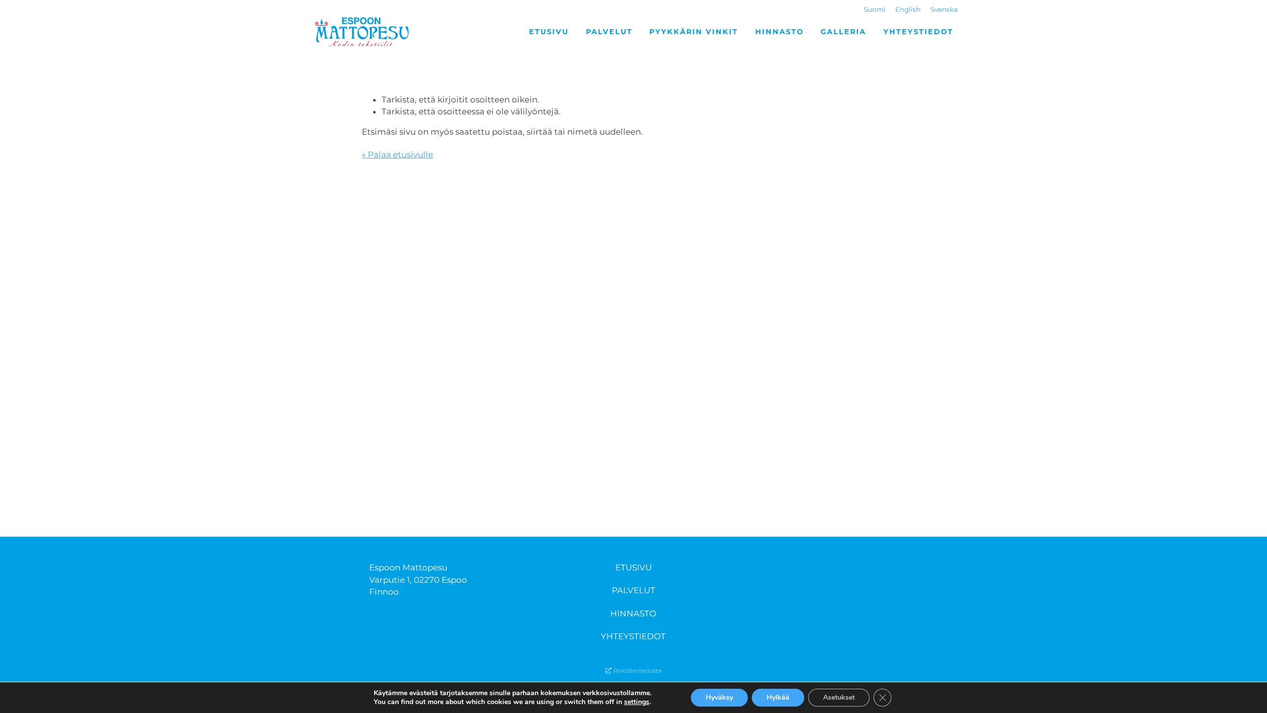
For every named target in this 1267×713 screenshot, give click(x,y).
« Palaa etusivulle (397, 154)
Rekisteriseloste (637, 670)
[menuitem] (874, 9)
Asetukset (839, 697)
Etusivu (549, 31)
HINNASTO (633, 613)
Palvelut (609, 31)
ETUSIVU (633, 567)
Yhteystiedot (918, 31)
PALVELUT (633, 590)
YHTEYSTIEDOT (633, 636)
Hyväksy (719, 697)
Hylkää (778, 697)
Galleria (843, 31)
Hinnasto (779, 31)
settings (636, 702)
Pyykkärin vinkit (693, 31)
